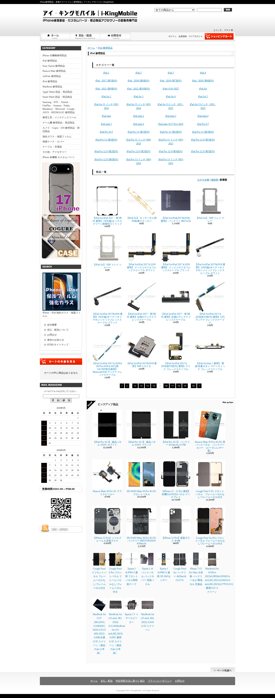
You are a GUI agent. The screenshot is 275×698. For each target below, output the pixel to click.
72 (141, 386)
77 (172, 386)
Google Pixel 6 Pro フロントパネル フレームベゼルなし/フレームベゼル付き (115, 580)
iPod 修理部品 (49, 81)
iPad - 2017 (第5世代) (106, 80)
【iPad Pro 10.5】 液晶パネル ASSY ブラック (141, 443)
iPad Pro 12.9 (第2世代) (106, 151)
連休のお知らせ (55, 339)
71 (135, 386)
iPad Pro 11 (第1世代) (139, 132)
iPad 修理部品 (49, 60)
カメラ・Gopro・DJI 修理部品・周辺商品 (61, 129)
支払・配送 (107, 680)
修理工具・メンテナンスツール (59, 117)
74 (154, 386)
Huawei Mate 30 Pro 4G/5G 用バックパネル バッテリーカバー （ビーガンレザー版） (210, 446)
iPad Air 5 (203, 96)
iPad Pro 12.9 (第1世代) (203, 139)
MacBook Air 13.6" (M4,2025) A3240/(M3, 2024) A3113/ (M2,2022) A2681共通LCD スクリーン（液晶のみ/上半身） (99, 633)
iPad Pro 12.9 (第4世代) (171, 151)
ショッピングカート (219, 36)
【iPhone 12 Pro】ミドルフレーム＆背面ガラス (107, 539)
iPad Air (203, 88)
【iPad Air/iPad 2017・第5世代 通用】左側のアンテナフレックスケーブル (176, 317)
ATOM (64, 529)
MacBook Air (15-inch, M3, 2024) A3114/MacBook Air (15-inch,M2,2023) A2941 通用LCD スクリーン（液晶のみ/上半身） (116, 633)
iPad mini (106, 116)
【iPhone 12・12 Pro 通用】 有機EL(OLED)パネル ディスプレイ (175, 494)
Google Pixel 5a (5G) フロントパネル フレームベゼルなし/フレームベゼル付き (210, 541)
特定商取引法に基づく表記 (130, 680)
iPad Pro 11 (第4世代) (106, 139)
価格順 (214, 179)
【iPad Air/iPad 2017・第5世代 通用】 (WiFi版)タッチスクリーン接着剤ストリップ (107, 221)
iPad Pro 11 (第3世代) (203, 132)
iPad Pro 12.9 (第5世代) (203, 151)
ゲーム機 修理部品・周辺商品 (58, 122)
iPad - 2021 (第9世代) (106, 88)
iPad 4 (203, 72)
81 (193, 386)
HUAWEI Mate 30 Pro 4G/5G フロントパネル (141, 492)
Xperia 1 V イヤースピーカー (131, 618)
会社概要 (52, 324)
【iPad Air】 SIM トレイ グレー (210, 219)
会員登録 (183, 36)
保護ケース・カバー (53, 141)
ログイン (173, 36)
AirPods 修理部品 (51, 76)
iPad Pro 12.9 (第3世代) (138, 151)
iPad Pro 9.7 (203, 124)
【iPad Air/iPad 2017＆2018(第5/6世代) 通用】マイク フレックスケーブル (175, 366)
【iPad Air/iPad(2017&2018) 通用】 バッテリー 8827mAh (176, 219)
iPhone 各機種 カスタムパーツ (58, 157)
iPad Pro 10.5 (106, 132)
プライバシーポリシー (160, 680)
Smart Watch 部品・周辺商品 (57, 97)
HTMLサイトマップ (57, 344)
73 (147, 386)
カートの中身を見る (61, 361)
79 (185, 386)
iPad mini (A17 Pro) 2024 (170, 124)
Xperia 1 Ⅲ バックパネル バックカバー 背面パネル (147, 576)
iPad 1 (106, 72)
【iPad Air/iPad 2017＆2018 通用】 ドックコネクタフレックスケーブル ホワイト (141, 267)
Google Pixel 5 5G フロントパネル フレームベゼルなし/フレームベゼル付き (209, 494)
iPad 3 (171, 72)
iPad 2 (138, 72)
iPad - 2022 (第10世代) (138, 88)
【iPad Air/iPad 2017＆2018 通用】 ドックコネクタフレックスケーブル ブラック (176, 267)
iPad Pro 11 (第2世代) (171, 132)
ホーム (55, 36)
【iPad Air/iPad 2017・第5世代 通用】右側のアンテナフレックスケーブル (141, 317)
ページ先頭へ (222, 670)
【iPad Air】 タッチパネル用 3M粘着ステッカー (141, 219)
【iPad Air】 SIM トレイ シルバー (107, 266)
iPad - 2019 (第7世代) (171, 80)
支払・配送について (85, 36)
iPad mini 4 (202, 116)
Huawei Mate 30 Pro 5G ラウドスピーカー (107, 492)
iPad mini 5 (106, 124)
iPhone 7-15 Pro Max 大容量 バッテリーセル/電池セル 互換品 (196, 576)
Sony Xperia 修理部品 (53, 66)
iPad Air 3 (138, 96)
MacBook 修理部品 (52, 86)
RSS (54, 529)
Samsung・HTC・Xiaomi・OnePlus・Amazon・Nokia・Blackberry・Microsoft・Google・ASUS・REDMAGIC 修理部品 (59, 107)
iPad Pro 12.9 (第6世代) (106, 159)
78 (179, 386)
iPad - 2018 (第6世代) (138, 80)
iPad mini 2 (138, 116)
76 (166, 386)
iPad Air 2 (106, 96)
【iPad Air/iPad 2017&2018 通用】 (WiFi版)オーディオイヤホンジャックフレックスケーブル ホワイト (210, 268)
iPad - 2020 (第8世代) (203, 80)
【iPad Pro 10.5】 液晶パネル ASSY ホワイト (107, 443)
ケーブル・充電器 (52, 146)
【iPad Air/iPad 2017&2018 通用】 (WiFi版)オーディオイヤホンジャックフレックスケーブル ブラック (107, 318)
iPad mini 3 (170, 116)
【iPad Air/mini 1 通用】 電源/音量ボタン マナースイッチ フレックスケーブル (210, 366)
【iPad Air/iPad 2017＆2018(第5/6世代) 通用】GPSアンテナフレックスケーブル (210, 318)
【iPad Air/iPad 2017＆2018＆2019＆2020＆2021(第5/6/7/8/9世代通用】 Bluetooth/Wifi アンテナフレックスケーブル (107, 369)
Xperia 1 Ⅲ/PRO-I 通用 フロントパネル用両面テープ (131, 576)
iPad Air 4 (171, 96)
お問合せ (115, 36)
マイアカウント (196, 36)
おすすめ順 (203, 179)
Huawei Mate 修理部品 (54, 71)
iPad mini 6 (138, 124)
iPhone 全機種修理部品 (54, 55)
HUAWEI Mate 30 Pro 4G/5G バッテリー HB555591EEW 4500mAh (141, 541)
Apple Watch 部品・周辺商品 (57, 91)
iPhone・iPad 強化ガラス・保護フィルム (61, 314)
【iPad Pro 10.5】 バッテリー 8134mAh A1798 (176, 443)
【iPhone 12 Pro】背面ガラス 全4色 (176, 539)
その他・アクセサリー (54, 152)
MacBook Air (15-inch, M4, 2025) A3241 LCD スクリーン (147, 622)
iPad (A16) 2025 (171, 88)
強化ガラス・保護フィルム (56, 136)
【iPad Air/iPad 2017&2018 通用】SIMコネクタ (141, 365)
